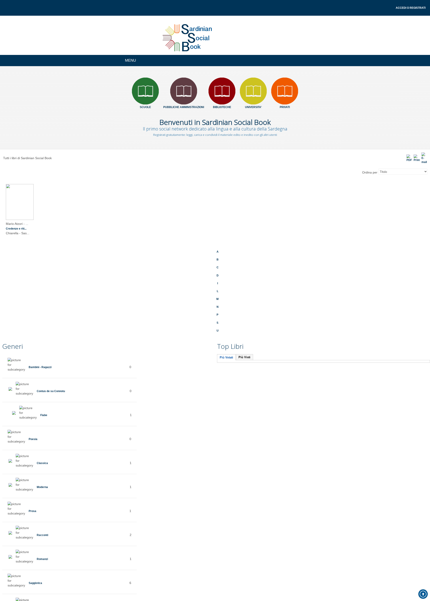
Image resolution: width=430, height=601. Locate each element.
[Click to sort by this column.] (361, 174)
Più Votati (226, 356)
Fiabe (44, 414)
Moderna (43, 486)
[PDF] (407, 158)
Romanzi (43, 558)
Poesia (34, 438)
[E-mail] (424, 158)
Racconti (43, 534)
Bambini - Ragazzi (42, 366)
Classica (43, 462)
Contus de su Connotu (54, 390)
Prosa (33, 510)
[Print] (415, 158)
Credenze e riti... (18, 230)
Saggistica (37, 582)
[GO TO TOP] (423, 594)
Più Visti (244, 356)
